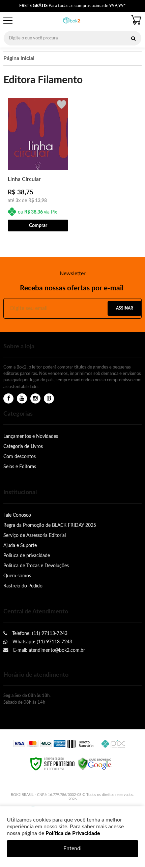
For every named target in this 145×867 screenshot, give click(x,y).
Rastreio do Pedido (22, 585)
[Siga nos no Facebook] (8, 398)
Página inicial (18, 58)
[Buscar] (133, 38)
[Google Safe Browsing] (95, 763)
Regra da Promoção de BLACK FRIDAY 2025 (49, 525)
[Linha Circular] (38, 164)
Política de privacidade (26, 555)
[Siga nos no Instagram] (35, 398)
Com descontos (19, 456)
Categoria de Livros (23, 446)
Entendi (72, 848)
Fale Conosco (17, 515)
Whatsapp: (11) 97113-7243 (41, 641)
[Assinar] (124, 308)
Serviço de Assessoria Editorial (34, 535)
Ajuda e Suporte (20, 545)
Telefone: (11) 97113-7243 (39, 633)
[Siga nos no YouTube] (22, 398)
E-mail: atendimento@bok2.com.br (48, 650)
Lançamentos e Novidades (30, 436)
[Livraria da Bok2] (71, 21)
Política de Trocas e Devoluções (36, 565)
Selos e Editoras (19, 466)
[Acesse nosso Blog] (49, 398)
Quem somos (17, 575)
